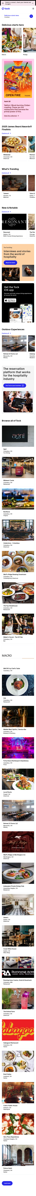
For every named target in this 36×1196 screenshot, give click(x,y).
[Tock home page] (6, 8)
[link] (14, 148)
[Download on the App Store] (18, 300)
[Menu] (33, 9)
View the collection (10, 116)
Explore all (5, 133)
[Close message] (32, 3)
